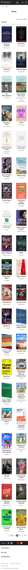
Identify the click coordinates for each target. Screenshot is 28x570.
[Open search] (17, 3)
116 (25, 535)
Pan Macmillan (5, 556)
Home (2, 6)
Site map (3, 552)
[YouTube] (18, 543)
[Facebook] (8, 543)
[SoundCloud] (21, 543)
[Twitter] (15, 543)
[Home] (6, 2)
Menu (22, 2)
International (5, 548)
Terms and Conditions (15, 563)
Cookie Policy (4, 563)
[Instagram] (12, 543)
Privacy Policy (4, 566)
